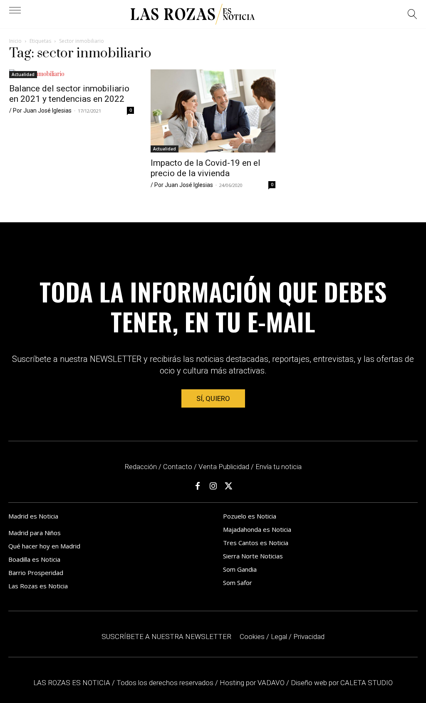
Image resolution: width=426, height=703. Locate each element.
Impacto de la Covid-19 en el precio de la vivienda (205, 168)
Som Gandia (240, 569)
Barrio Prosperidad (35, 572)
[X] (228, 486)
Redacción (140, 466)
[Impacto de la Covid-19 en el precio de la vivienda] (213, 110)
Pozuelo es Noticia (249, 516)
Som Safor (237, 582)
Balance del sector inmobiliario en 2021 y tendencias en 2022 (69, 94)
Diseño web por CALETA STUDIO (342, 682)
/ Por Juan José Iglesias (40, 110)
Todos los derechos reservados (165, 682)
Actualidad (23, 74)
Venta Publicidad (224, 466)
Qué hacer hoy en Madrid (44, 546)
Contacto (177, 466)
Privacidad (308, 636)
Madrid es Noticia (33, 516)
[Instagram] (213, 486)
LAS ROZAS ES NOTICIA (72, 682)
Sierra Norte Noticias (253, 556)
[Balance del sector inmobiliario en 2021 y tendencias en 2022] (71, 73)
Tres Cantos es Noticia (255, 542)
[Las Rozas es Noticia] (192, 14)
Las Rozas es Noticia (38, 586)
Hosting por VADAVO (252, 682)
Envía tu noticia (278, 466)
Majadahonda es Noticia (257, 529)
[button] (412, 15)
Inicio (15, 40)
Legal (279, 636)
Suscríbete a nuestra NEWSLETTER (166, 636)
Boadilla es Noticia (34, 559)
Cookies (252, 636)
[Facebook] (197, 486)
